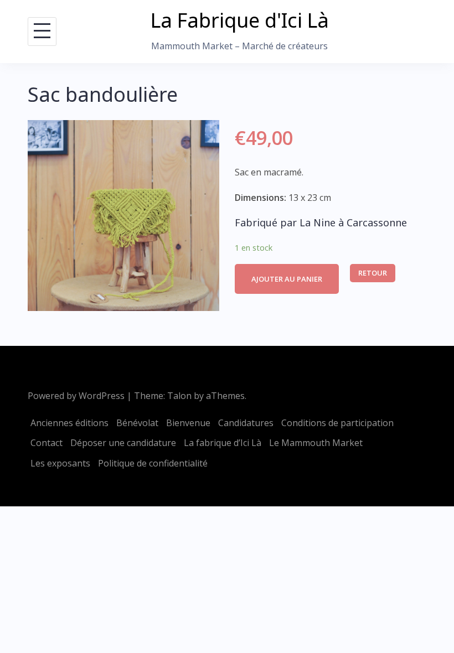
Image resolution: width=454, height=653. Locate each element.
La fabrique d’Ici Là (222, 443)
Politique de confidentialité (153, 463)
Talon (179, 396)
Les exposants (60, 463)
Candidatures (246, 423)
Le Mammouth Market (316, 443)
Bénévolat (137, 423)
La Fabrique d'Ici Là (240, 20)
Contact (46, 443)
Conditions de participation (337, 423)
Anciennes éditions (69, 423)
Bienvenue (188, 423)
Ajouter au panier (286, 279)
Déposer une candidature (123, 443)
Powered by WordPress (76, 396)
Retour (372, 273)
